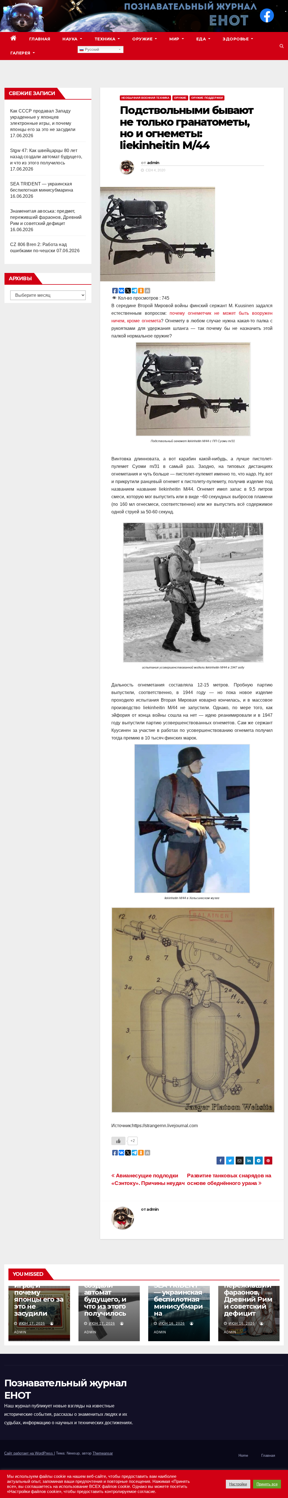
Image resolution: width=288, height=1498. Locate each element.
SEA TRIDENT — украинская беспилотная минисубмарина (178, 1299)
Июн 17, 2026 (32, 1323)
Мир (175, 39)
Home (243, 1455)
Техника (105, 39)
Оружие (143, 39)
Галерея (21, 53)
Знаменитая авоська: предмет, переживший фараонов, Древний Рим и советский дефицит (46, 217)
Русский (91, 49)
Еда (201, 39)
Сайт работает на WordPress (29, 1453)
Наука (70, 39)
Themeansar (103, 1453)
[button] (282, 45)
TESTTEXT (59, 53)
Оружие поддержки (207, 97)
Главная (39, 39)
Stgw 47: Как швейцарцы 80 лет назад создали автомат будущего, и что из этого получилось (46, 156)
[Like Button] (118, 1141)
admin (153, 162)
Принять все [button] (267, 1484)
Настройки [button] (238, 1484)
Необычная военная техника (145, 97)
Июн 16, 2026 (172, 1323)
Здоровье (236, 39)
